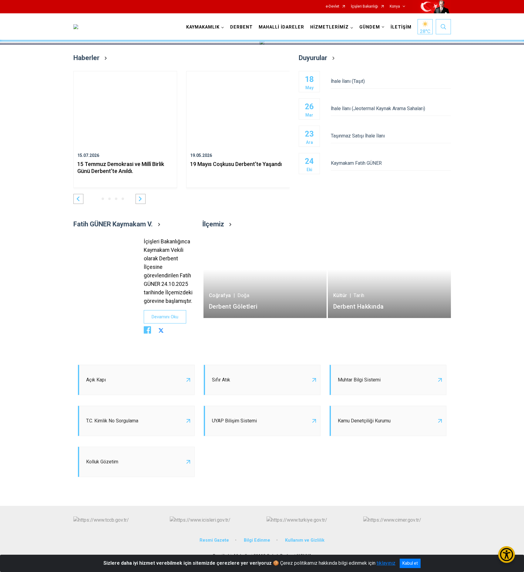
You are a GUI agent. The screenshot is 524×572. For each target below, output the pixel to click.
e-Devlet (332, 6)
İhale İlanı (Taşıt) (348, 81)
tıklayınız (386, 563)
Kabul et (410, 563)
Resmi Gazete (214, 540)
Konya (395, 6)
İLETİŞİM (401, 27)
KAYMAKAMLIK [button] (203, 27)
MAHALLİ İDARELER (281, 27)
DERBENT (241, 27)
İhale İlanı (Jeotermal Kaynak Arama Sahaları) (378, 108)
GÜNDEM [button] (369, 27)
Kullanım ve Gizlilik (304, 540)
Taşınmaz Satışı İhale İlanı (358, 136)
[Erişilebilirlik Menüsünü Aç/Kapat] (506, 554)
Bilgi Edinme (257, 540)
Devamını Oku (165, 317)
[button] (78, 199)
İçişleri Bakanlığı (364, 6)
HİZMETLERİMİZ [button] (329, 27)
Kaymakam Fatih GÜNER (356, 163)
